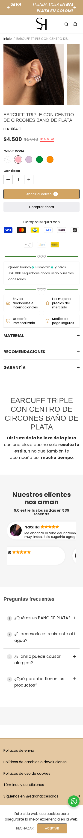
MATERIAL (13, 335)
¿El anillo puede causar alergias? (37, 660)
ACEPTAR (52, 828)
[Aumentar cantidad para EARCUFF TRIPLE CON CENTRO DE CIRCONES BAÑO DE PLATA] (28, 179)
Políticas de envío (18, 750)
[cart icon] (75, 24)
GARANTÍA (14, 367)
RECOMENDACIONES (24, 351)
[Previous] (8, 8)
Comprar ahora (41, 207)
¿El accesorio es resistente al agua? (43, 637)
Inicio (7, 38)
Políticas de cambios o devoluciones (35, 762)
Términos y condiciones (23, 784)
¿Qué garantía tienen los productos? (39, 682)
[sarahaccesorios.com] (41, 24)
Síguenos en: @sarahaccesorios (30, 796)
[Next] (75, 8)
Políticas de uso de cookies (26, 773)
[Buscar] (66, 24)
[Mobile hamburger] (8, 24)
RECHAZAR (25, 828)
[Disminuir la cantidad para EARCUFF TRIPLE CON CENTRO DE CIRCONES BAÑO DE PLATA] (8, 179)
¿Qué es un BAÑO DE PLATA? (42, 618)
